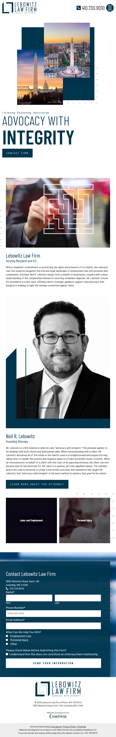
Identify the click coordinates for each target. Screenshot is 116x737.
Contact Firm (17, 153)
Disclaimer (57, 726)
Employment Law (20, 636)
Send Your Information (53, 663)
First (8, 602)
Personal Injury (19, 639)
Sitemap (82, 726)
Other (13, 643)
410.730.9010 (93, 8)
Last (57, 602)
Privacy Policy (69, 726)
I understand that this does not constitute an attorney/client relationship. (53, 654)
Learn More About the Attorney (37, 484)
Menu (110, 10)
